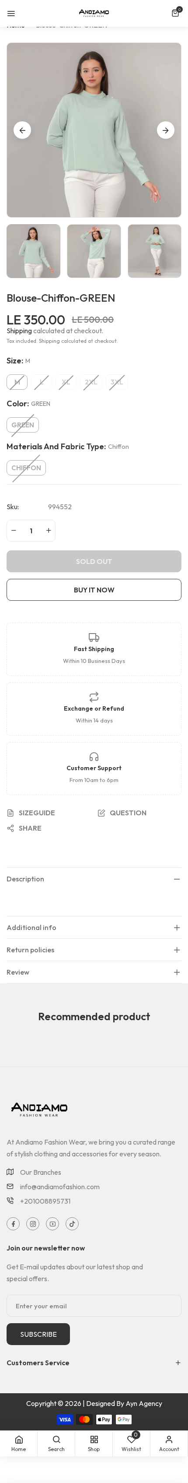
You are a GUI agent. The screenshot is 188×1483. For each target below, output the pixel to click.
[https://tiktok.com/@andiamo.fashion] (72, 1223)
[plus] (48, 530)
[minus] (13, 530)
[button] (176, 13)
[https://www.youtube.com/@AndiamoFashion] (52, 1223)
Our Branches (40, 1172)
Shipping (19, 330)
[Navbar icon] (11, 13)
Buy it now (94, 589)
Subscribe (38, 1334)
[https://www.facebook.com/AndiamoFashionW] (13, 1223)
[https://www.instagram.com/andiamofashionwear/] (33, 1223)
